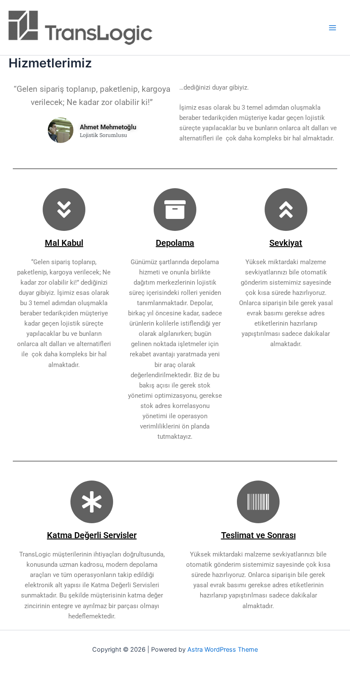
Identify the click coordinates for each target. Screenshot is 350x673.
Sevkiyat (285, 243)
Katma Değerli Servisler (92, 535)
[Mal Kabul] (64, 209)
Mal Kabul (64, 243)
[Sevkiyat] (286, 209)
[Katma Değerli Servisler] (91, 502)
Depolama (175, 243)
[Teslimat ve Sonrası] (258, 502)
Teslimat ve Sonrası (258, 535)
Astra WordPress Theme (222, 649)
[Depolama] (175, 209)
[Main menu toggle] (332, 28)
